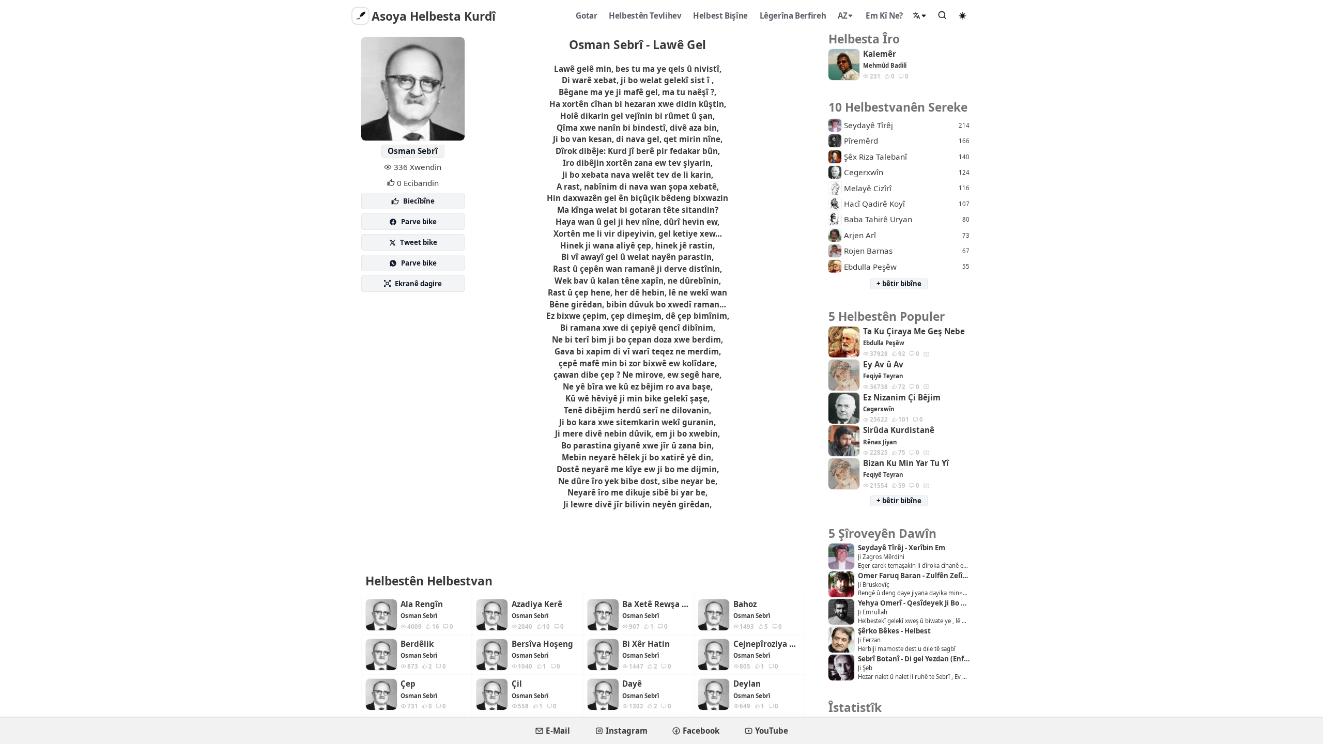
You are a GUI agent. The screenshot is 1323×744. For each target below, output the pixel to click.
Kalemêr (879, 54)
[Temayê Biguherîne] (963, 15)
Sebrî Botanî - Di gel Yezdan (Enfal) (914, 659)
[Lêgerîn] (942, 15)
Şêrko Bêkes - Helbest (894, 631)
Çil (517, 684)
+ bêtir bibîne (898, 283)
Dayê (632, 684)
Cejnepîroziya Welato (767, 644)
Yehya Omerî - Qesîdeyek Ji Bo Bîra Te (914, 603)
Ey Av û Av (883, 364)
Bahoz (745, 604)
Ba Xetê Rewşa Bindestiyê (655, 604)
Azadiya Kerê (537, 604)
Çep (408, 684)
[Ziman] (920, 16)
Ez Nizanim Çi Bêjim (902, 397)
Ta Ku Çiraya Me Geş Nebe (914, 331)
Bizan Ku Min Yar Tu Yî (906, 463)
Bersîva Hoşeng (542, 644)
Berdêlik (417, 644)
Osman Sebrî (413, 151)
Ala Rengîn (422, 604)
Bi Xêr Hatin (646, 644)
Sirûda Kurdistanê (898, 430)
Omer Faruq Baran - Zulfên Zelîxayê (914, 575)
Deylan (747, 684)
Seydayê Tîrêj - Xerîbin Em (901, 548)
